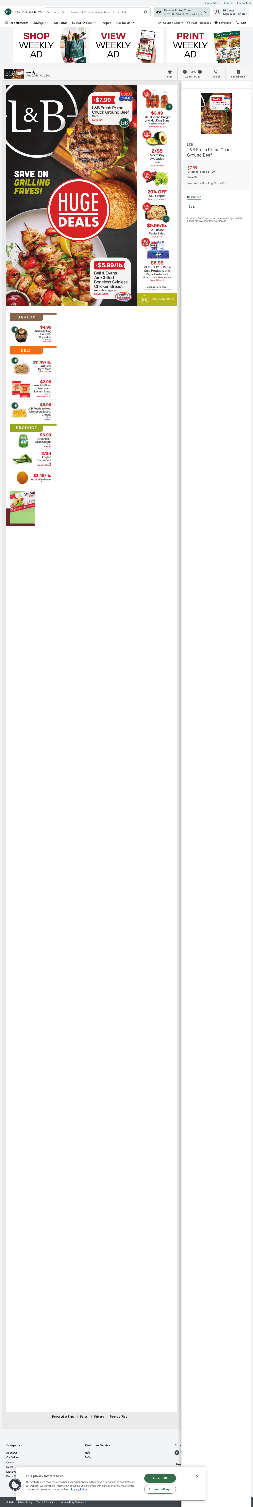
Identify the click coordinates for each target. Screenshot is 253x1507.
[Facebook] (177, 1454)
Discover (11, 1471)
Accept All (160, 1478)
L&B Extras (59, 23)
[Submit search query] (146, 12)
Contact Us (244, 3)
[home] (23, 12)
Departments (18, 23)
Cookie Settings (160, 1489)
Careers (228, 3)
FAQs (88, 1457)
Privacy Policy (25, 1502)
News (9, 1467)
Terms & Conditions (46, 1502)
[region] (111, 1484)
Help (88, 1452)
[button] (205, 11)
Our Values (12, 1457)
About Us (12, 1452)
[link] (171, 22)
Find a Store (212, 3)
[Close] (197, 1476)
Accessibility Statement (73, 1502)
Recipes (105, 23)
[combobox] (56, 12)
